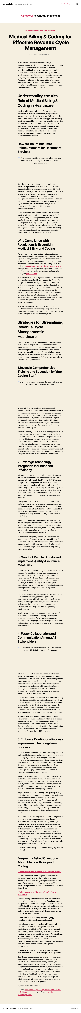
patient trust (31, 274)
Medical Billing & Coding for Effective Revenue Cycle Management (40, 42)
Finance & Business (32, 30)
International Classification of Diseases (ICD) (42, 266)
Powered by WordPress (25, 1008)
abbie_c (35, 54)
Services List (65, 4)
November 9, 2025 (46, 54)
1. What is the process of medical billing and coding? (39, 872)
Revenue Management (48, 30)
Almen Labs (8, 4)
